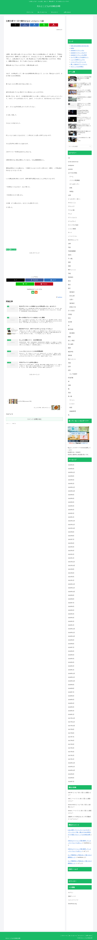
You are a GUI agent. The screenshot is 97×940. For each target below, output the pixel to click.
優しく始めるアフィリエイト (79, 64)
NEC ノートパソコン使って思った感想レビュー (79, 800)
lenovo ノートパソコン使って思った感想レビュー (79, 812)
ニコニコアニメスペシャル (78, 62)
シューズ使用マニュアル (78, 59)
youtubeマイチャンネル (77, 50)
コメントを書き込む (34, 419)
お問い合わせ (89, 935)
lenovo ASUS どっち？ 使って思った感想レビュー (79, 806)
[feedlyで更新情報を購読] (32, 292)
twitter (72, 48)
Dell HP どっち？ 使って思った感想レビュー (79, 794)
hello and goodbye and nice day (80, 46)
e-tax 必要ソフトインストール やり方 (78, 830)
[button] (90, 146)
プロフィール (64, 935)
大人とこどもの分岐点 (77, 66)
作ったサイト (81, 935)
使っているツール (73, 935)
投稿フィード (72, 896)
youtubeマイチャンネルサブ (79, 53)
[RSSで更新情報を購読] (36, 292)
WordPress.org (72, 903)
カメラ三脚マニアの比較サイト (80, 57)
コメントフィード (73, 900)
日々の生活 (14, 249)
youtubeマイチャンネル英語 (79, 55)
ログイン (70, 892)
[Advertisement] (34, 41)
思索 (8, 249)
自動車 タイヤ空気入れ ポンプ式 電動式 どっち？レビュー (79, 818)
